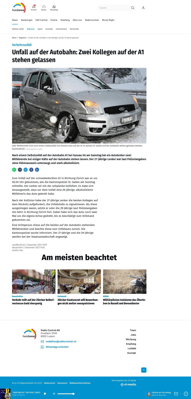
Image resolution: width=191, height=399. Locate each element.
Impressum (62, 383)
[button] (54, 7)
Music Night (108, 20)
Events (54, 20)
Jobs (133, 334)
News (15, 20)
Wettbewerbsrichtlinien (80, 383)
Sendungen (26, 20)
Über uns (77, 20)
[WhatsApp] (14, 170)
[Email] (26, 170)
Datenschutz (49, 383)
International (61, 29)
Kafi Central (41, 20)
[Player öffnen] (186, 394)
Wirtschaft (74, 29)
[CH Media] (124, 384)
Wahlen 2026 (18, 29)
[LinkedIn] (37, 170)
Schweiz (49, 29)
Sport (40, 29)
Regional (31, 29)
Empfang (65, 20)
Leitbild (132, 348)
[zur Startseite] (19, 8)
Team (133, 330)
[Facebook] (31, 170)
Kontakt (131, 353)
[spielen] (45, 393)
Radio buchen (92, 20)
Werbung (131, 339)
